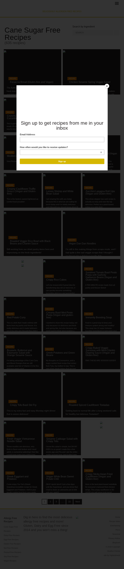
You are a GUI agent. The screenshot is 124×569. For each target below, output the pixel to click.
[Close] (107, 86)
